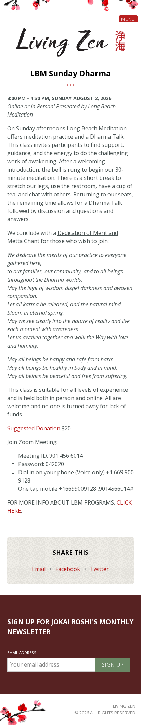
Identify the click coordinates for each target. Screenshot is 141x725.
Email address (21, 652)
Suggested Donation (33, 428)
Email (39, 569)
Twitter (99, 569)
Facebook (68, 569)
